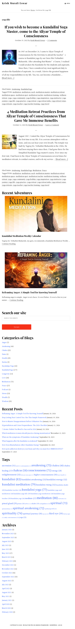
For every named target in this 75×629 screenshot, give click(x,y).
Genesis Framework (42, 625)
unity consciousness (11, 517)
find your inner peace (27, 475)
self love (28, 503)
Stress (4, 393)
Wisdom (5, 401)
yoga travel (45, 104)
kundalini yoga (34, 489)
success (45, 514)
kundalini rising (46, 484)
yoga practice (21, 101)
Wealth (4, 397)
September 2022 (8, 577)
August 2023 (6, 541)
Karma (4, 362)
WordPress (53, 625)
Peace (44, 170)
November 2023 (8, 533)
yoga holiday (31, 98)
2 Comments (52, 40)
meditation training (51, 95)
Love (4, 378)
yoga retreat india (44, 101)
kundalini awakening (33, 479)
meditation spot (22, 95)
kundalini (11, 479)
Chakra (4, 350)
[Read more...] (8, 78)
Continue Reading (9, 244)
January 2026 (7, 529)
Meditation (37, 170)
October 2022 (7, 573)
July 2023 (5, 545)
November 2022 (8, 569)
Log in (60, 625)
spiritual (58, 503)
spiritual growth (50, 508)
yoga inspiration (43, 98)
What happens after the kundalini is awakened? (20, 441)
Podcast (5, 389)
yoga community (19, 98)
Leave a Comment (52, 125)
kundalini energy (56, 479)
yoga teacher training (32, 104)
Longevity (6, 374)
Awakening (16, 89)
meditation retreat (58, 92)
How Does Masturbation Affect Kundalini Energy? (21, 445)
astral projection (26, 466)
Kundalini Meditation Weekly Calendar (21, 235)
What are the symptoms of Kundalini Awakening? (20, 437)
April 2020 (6, 604)
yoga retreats (7, 104)
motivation (62, 498)
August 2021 (6, 592)
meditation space (8, 95)
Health (4, 358)
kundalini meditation (19, 484)
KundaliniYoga (26, 89)
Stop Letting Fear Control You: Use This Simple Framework (24, 417)
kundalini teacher (13, 490)
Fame (4, 354)
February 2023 (7, 561)
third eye (56, 513)
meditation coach (28, 92)
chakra (58, 465)
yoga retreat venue (59, 101)
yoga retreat (31, 101)
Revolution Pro (28, 625)
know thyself (62, 475)
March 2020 (6, 608)
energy (57, 470)
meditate (30, 498)
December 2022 (8, 565)
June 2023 (5, 549)
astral (18, 466)
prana (21, 503)
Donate (16, 327)
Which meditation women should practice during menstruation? (26, 433)
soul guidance (44, 503)
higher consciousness (45, 474)
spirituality (12, 513)
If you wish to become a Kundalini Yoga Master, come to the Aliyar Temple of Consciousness (36, 31)
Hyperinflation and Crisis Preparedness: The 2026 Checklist (24, 425)
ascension (9, 465)
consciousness (39, 470)
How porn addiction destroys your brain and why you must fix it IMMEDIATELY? (32, 449)
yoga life (11, 101)
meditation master (43, 92)
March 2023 (6, 557)
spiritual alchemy (7, 508)
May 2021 (5, 596)
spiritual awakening (28, 508)
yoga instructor (55, 98)
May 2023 (5, 553)
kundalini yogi (18, 498)
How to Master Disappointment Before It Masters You (22, 421)
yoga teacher (18, 104)
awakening (41, 465)
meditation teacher (36, 95)
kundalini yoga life (22, 493)
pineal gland (9, 503)
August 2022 (6, 580)
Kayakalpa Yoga (8, 366)
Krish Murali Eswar (14, 3)
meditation (17, 92)
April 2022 (6, 588)
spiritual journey (32, 513)
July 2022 (5, 584)
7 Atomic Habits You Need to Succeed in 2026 (19, 429)
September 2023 (8, 537)
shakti (35, 503)
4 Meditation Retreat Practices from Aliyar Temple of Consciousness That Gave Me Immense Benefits (36, 116)
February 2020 (7, 612)
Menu (68, 3)
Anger (4, 342)
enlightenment (11, 474)
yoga (10, 98)
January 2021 (7, 600)
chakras (20, 470)
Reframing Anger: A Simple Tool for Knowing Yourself (29, 292)
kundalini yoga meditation (42, 494)
